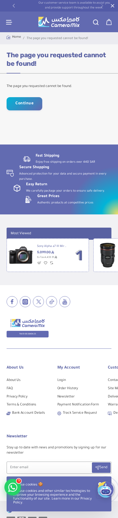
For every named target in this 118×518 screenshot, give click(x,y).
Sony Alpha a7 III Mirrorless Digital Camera (52, 246)
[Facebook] (12, 301)
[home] (14, 37)
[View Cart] (109, 22)
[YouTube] (64, 301)
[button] (13, 5)
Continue (24, 104)
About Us (15, 368)
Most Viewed (21, 234)
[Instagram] (25, 301)
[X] (38, 301)
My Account (68, 368)
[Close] (112, 5)
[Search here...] (96, 22)
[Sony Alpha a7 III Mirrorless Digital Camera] (21, 255)
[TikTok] (51, 301)
